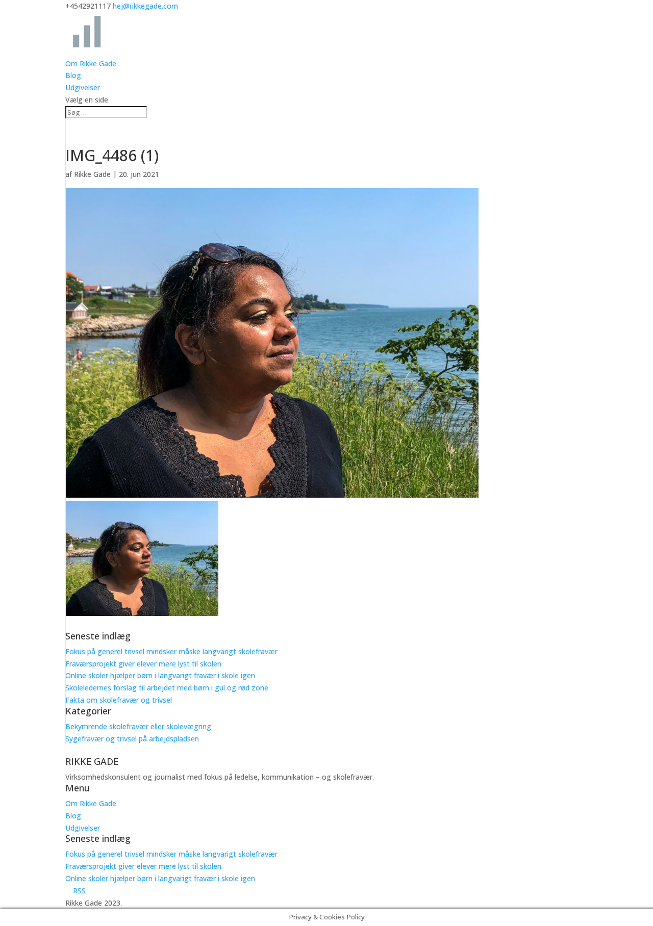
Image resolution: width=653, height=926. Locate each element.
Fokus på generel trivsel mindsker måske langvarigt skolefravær (171, 651)
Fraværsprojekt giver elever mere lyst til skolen (143, 663)
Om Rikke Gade (90, 63)
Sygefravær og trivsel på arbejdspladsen (132, 738)
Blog (73, 75)
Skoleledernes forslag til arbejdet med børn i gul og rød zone (166, 687)
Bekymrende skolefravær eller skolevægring (138, 726)
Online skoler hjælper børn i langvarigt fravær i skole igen (160, 675)
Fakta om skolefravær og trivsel (118, 700)
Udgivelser (82, 87)
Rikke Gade (92, 174)
